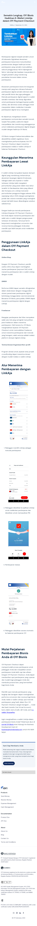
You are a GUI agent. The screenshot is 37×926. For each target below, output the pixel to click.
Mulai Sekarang (8, 763)
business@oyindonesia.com (12, 730)
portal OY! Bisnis (8, 724)
